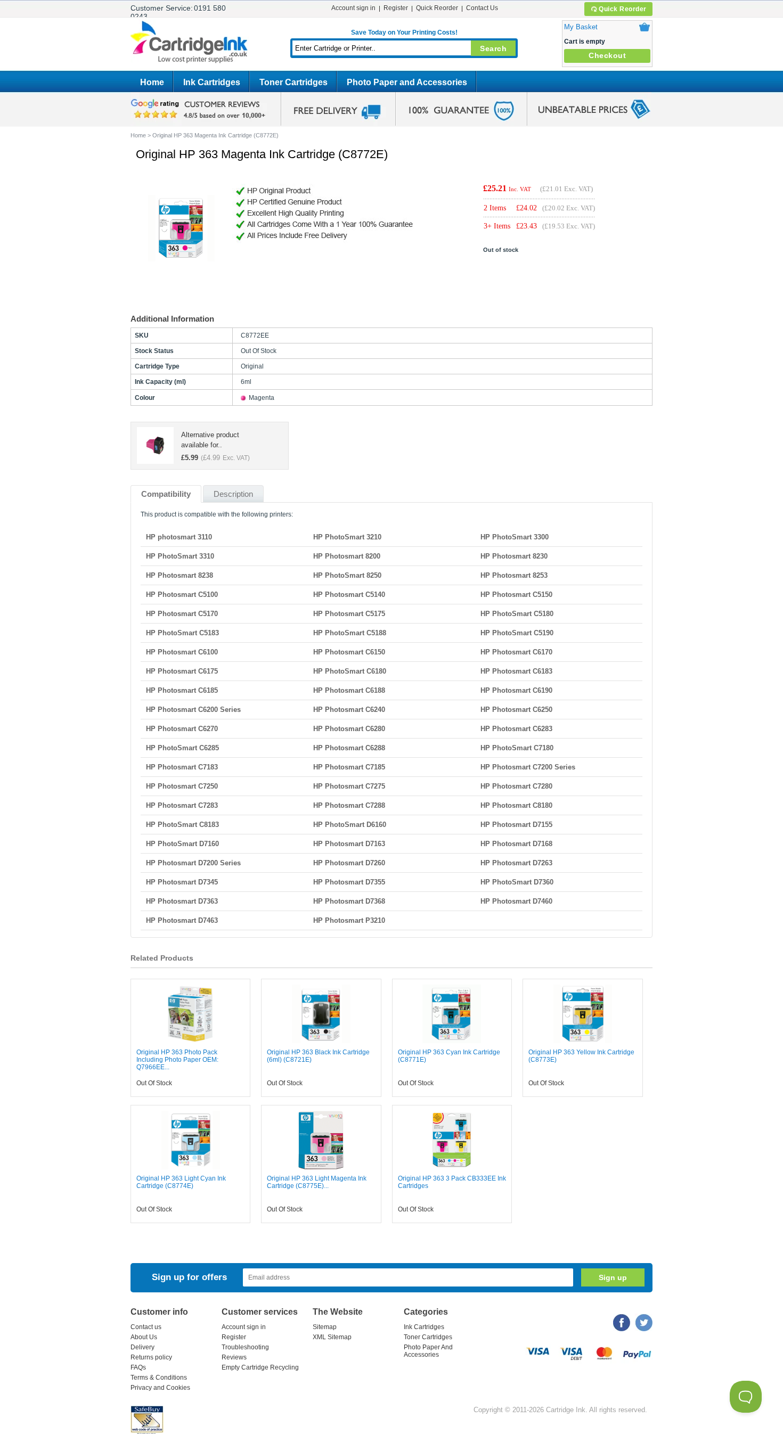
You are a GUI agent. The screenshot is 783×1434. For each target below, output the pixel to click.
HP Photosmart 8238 (179, 575)
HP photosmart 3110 (179, 537)
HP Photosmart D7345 (182, 882)
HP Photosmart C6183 (516, 671)
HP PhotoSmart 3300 (514, 537)
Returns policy (151, 1357)
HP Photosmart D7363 (182, 901)
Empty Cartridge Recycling (260, 1367)
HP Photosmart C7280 (516, 786)
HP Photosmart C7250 (182, 786)
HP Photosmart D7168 (516, 844)
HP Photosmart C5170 (182, 614)
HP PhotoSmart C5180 (516, 614)
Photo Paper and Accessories (407, 82)
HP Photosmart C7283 (182, 805)
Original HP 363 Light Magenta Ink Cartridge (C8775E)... (316, 1182)
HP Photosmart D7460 (516, 901)
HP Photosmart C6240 (349, 710)
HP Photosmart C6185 (182, 690)
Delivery (142, 1347)
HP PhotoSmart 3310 (180, 556)
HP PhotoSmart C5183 (182, 633)
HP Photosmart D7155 (516, 825)
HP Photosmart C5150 (516, 595)
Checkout (607, 55)
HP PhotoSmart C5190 (516, 633)
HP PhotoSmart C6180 (349, 671)
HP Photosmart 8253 (514, 575)
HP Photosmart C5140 (349, 595)
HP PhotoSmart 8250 (347, 575)
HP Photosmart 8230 (514, 556)
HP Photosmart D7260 (349, 863)
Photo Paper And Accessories (428, 1350)
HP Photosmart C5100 (182, 595)
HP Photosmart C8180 (516, 805)
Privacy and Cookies (160, 1387)
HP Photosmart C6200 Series (193, 710)
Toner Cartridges (293, 82)
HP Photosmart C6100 (182, 652)
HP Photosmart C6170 (516, 652)
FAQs (138, 1367)
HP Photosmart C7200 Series (527, 767)
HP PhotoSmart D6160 (349, 825)
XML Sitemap (332, 1337)
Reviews (234, 1357)
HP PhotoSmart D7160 (182, 844)
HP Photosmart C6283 (516, 729)
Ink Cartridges (211, 82)
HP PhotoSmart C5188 (349, 633)
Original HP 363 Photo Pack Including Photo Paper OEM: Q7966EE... (177, 1059)
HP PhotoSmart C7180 (516, 748)
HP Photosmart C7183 (182, 767)
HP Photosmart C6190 (516, 690)
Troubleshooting (245, 1347)
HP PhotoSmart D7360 (516, 882)
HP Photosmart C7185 (349, 767)
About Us (143, 1337)
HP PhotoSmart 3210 (347, 537)
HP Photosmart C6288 (349, 748)
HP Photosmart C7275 (349, 786)
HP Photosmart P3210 (349, 920)
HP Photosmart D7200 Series (193, 863)
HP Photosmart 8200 (346, 556)
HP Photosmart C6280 (349, 729)
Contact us (145, 1327)
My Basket (581, 27)
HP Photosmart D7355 (349, 882)
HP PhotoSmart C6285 (182, 748)
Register (396, 8)
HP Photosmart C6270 (182, 729)
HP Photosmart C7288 (349, 805)
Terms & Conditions (158, 1377)
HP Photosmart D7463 (182, 920)
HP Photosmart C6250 (516, 710)
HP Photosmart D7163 (349, 844)
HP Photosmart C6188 (349, 690)
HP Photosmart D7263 (516, 863)
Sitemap (325, 1327)
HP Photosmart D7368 (349, 901)
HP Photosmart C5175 (349, 614)
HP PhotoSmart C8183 (182, 825)
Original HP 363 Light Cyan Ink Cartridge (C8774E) (181, 1182)
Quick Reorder (623, 9)
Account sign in (353, 8)
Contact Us (482, 8)
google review (199, 109)
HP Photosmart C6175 (182, 671)
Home (152, 82)
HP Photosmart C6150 (349, 652)
